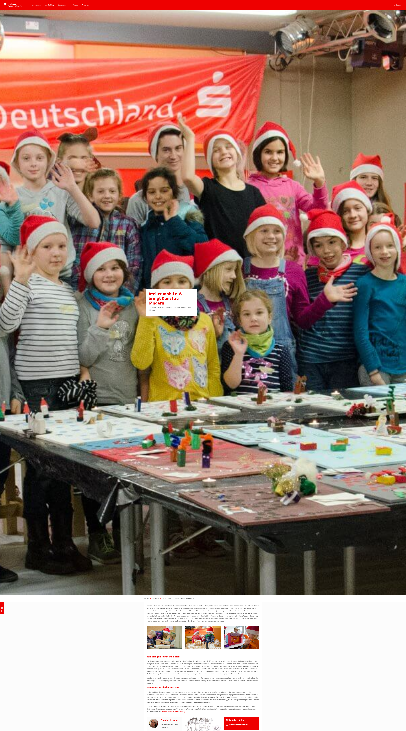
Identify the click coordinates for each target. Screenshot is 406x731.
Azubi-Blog (49, 5)
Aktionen (85, 5)
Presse (75, 5)
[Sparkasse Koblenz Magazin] (13, 5)
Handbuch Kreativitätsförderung (173, 711)
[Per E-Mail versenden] (2, 608)
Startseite (155, 598)
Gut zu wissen (63, 5)
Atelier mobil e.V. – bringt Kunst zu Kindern (177, 598)
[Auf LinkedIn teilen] (2, 611)
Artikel (146, 598)
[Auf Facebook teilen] (2, 605)
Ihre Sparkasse (35, 5)
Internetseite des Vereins (238, 724)
